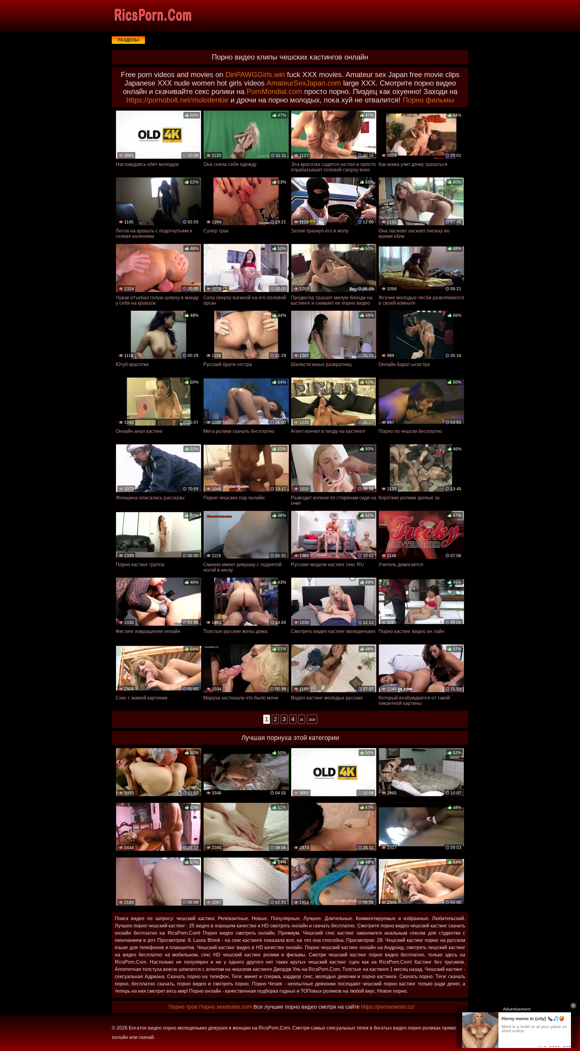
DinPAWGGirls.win (255, 74)
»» (312, 719)
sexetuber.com (234, 1007)
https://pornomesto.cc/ (387, 1007)
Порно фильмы (428, 100)
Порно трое (183, 1007)
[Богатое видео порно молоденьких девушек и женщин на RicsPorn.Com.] (152, 15)
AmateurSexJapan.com (303, 83)
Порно (207, 1007)
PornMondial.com (274, 91)
